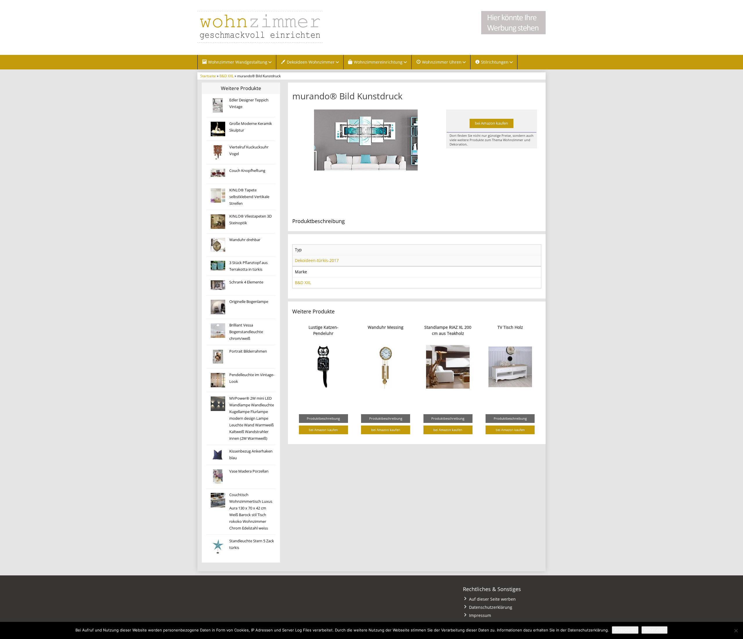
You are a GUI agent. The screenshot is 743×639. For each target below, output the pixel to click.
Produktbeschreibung (323, 418)
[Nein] (736, 630)
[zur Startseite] (269, 27)
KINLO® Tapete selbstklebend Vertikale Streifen (249, 197)
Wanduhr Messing (385, 327)
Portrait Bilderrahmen (248, 351)
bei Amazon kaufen (491, 123)
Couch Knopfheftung (247, 170)
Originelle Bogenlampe (248, 301)
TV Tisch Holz (510, 327)
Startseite (208, 75)
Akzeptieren (625, 630)
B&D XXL (226, 75)
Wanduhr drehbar (244, 239)
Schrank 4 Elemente (246, 282)
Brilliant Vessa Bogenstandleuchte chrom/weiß (246, 332)
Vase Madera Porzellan (248, 471)
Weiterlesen (654, 630)
